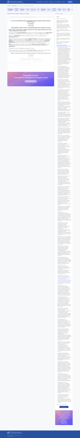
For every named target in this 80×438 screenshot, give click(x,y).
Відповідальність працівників (10, 9)
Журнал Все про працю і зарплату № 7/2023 (18, 13)
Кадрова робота (59, 9)
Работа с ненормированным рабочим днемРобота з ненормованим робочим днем (63, 39)
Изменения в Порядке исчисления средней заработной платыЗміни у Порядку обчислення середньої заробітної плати (63, 21)
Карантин (64, 9)
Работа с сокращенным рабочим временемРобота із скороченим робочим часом (64, 30)
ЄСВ (38, 9)
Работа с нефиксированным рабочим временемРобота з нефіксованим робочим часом (63, 42)
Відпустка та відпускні (16, 10)
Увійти (70, 1)
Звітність (49, 9)
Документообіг (33, 9)
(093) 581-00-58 (64, 423)
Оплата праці (68, 9)
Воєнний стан (27, 9)
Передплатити (30, 81)
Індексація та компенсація (54, 10)
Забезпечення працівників (43, 9)
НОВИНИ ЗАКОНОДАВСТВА (61, 18)
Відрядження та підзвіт (22, 9)
